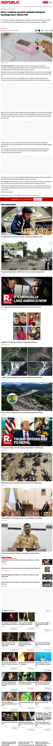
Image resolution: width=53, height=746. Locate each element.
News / (2, 6)
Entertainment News (5, 344)
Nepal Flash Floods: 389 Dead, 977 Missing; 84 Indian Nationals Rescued (20, 583)
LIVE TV (46, 2)
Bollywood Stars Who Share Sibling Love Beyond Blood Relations (19, 342)
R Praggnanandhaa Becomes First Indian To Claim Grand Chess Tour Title (21, 237)
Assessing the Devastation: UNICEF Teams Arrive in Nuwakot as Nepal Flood (22, 272)
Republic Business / (8, 6)
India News (3, 555)
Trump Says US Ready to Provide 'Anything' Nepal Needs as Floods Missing (22, 448)
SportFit (3, 239)
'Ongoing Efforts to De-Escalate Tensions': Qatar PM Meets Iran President (21, 518)
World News (4, 274)
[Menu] (50, 2)
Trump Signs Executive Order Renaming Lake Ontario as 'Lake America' (21, 307)
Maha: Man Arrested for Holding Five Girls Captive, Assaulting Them (20, 553)
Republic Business (6, 30)
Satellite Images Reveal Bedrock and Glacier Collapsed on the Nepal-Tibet (21, 377)
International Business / (18, 6)
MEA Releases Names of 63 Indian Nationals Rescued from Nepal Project (21, 483)
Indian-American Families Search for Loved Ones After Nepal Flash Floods (22, 412)
